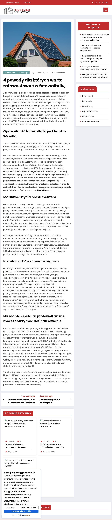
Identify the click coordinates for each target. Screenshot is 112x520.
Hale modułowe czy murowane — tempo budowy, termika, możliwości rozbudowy (15, 445)
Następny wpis (46, 396)
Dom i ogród (10, 73)
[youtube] (106, 2)
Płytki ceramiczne (90, 111)
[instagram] (103, 2)
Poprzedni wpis (28, 396)
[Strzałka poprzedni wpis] (4, 399)
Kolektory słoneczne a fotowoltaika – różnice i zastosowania (51, 445)
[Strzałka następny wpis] (70, 399)
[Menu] (105, 10)
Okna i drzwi (87, 106)
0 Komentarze (59, 73)
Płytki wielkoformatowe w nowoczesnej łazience (21, 401)
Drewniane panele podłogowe (50, 401)
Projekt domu (88, 116)
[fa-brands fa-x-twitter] (96, 2)
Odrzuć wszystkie (28, 507)
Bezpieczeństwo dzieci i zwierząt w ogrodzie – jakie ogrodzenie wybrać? (91, 59)
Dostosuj (10, 507)
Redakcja (11, 441)
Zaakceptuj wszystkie (21, 511)
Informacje (23, 73)
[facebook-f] (92, 2)
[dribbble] (99, 2)
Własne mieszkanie (90, 121)
